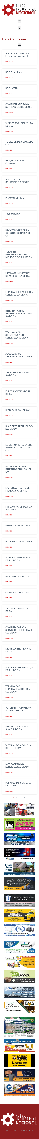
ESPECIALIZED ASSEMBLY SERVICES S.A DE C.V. (19, 293)
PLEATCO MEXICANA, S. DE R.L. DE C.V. (18, 784)
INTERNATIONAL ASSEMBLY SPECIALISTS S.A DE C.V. (18, 313)
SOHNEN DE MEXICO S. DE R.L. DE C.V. (17, 559)
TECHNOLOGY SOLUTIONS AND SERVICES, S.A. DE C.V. (17, 335)
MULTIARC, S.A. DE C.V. (17, 576)
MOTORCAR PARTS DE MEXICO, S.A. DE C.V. (17, 489)
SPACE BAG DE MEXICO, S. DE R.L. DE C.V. (19, 669)
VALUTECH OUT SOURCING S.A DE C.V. (17, 180)
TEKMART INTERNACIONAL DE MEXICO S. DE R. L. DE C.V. (19, 254)
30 (25, 797)
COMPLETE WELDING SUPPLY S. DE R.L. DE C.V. (18, 105)
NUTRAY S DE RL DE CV (17, 525)
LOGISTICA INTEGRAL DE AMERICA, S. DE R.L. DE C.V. (18, 448)
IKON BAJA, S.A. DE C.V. (17, 410)
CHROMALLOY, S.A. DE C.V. (19, 592)
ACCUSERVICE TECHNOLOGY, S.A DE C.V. (19, 355)
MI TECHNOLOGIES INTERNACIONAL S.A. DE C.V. (18, 469)
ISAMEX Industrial (14, 198)
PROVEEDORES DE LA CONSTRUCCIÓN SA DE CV (18, 233)
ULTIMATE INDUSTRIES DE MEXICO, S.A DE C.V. (18, 274)
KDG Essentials (13, 72)
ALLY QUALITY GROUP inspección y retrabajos (17, 55)
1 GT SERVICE (12, 214)
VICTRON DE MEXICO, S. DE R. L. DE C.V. (18, 746)
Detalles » (9, 61)
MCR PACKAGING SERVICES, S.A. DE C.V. (17, 765)
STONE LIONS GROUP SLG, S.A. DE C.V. (17, 728)
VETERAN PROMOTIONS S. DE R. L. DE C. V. (18, 709)
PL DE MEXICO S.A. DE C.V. (19, 541)
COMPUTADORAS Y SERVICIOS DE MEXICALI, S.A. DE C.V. (18, 630)
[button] (19, 21)
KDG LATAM (11, 88)
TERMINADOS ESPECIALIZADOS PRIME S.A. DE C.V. (18, 689)
